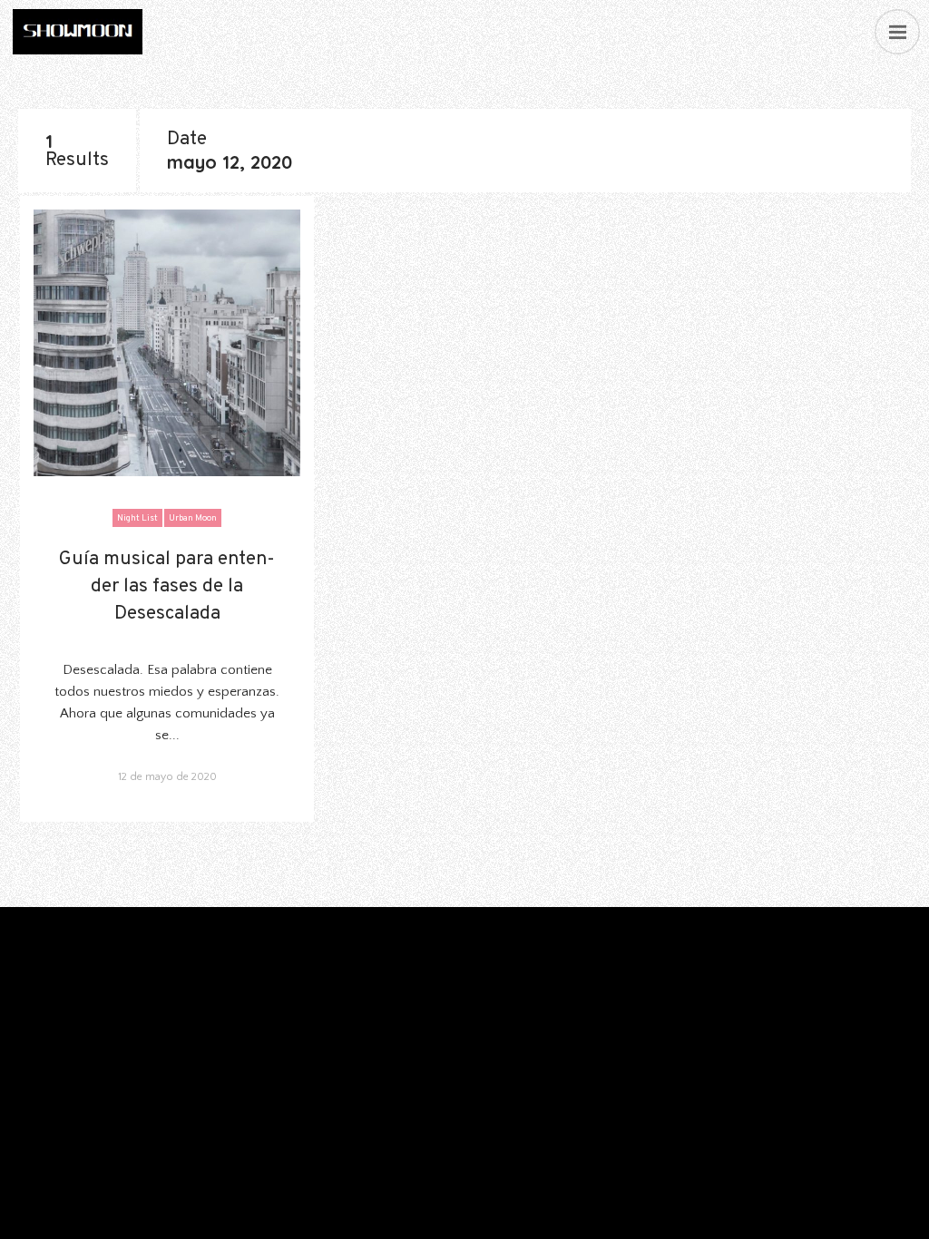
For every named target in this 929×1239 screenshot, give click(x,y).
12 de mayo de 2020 (167, 777)
